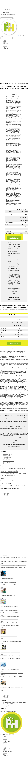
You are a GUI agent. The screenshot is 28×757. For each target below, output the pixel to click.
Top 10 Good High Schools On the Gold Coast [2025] (10, 625)
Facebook (3, 711)
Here (7, 488)
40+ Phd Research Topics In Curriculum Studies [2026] (11, 641)
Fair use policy (6, 493)
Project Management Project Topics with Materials (13, 204)
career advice (7, 468)
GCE (7, 456)
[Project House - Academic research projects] (12, 35)
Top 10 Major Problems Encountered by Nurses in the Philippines (12, 676)
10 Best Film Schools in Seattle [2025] (7, 578)
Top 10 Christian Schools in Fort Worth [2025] (9, 612)
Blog (4, 47)
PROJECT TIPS (6, 41)
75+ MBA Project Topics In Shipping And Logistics (10, 669)
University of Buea (12, 475)
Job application (7, 470)
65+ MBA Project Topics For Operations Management (10, 658)
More (19, 488)
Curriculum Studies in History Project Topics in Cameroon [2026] (13, 567)
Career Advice (6, 457)
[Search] (13, 18)
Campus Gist (5, 455)
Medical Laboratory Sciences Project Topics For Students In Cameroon (14, 561)
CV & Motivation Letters (8, 458)
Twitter (6, 711)
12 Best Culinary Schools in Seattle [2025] (8, 584)
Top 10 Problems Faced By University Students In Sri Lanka (12, 687)
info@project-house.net (11, 704)
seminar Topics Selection (11, 473)
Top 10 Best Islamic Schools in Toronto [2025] (9, 636)
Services (5, 46)
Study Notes (5, 462)
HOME (4, 40)
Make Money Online (15, 470)
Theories (7, 475)
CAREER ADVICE (7, 44)
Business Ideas (3, 468)
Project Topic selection (9, 472)
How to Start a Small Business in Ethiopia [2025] (9, 619)
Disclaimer (5, 495)
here (16, 271)
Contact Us (5, 48)
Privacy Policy (6, 494)
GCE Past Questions (16, 468)
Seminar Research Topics (8, 461)
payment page (20, 418)
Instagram (10, 711)
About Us (5, 42)
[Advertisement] (14, 64)
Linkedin (14, 711)
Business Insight (6, 454)
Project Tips (5, 459)
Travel (4, 463)
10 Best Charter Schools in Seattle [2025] (8, 595)
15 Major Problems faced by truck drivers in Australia (10, 652)
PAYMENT (5, 43)
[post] (14, 558)
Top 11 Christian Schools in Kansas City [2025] (9, 606)
